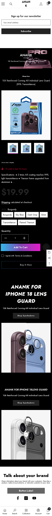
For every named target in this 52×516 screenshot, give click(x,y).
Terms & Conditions (23, 256)
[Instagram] (26, 498)
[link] (26, 403)
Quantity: (6, 231)
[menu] (3, 4)
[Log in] (41, 3)
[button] (2, 148)
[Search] (11, 4)
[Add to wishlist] (46, 247)
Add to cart (21, 247)
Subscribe (26, 31)
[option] (26, 115)
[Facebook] (18, 498)
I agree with (9, 255)
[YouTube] (34, 498)
